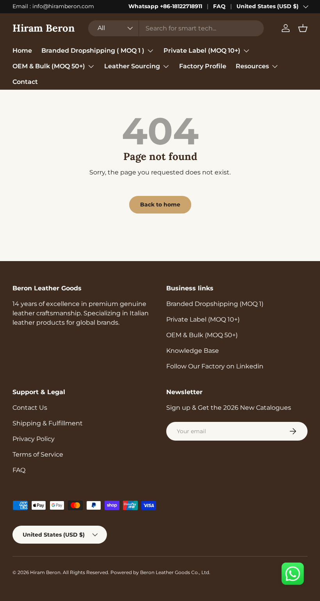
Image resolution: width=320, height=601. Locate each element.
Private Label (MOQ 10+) (203, 319)
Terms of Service (37, 454)
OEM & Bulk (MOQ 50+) (202, 335)
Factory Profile (202, 66)
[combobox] (176, 28)
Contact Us (29, 407)
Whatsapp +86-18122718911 (165, 6)
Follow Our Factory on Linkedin (214, 366)
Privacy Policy (33, 439)
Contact (25, 81)
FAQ (219, 6)
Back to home (160, 204)
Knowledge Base (192, 350)
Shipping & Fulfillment (47, 423)
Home (22, 50)
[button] (302, 28)
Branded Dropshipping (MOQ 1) (214, 304)
